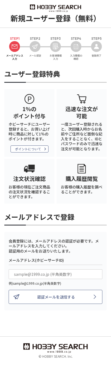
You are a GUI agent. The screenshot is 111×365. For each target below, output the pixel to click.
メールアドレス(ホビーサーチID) (36, 260)
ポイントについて (28, 149)
